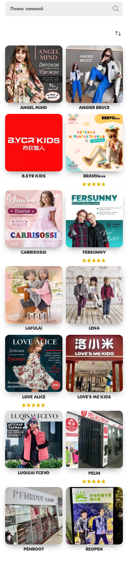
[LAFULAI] (33, 295)
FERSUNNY (94, 253)
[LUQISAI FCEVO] (33, 439)
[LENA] (94, 295)
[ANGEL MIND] (33, 74)
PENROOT (34, 550)
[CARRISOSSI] (33, 219)
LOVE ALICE (33, 397)
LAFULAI (33, 329)
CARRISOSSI (33, 253)
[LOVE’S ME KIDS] (94, 363)
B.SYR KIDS (34, 176)
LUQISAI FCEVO (33, 473)
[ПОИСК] (116, 9)
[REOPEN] (94, 515)
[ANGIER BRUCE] (94, 74)
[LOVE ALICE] (33, 363)
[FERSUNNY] (94, 219)
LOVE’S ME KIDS (94, 397)
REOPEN (94, 550)
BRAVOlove (94, 176)
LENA (94, 329)
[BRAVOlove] (94, 142)
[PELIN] (94, 439)
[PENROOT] (33, 515)
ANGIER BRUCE (94, 108)
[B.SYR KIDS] (33, 142)
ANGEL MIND (33, 108)
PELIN (94, 474)
